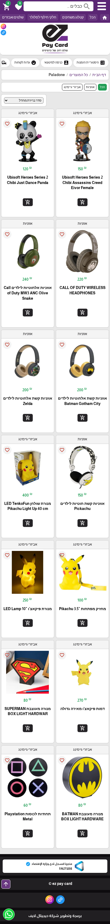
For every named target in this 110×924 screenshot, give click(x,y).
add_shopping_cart (82, 202)
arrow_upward (6, 884)
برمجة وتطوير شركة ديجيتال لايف (55, 916)
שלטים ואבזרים (12, 17)
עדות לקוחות (25, 62)
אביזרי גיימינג (72, 87)
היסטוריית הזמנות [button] (91, 62)
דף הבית (99, 75)
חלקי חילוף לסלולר (42, 17)
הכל (93, 17)
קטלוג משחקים (73, 17)
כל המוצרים (78, 75)
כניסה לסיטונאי (56, 62)
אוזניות (90, 87)
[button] (17, 6)
